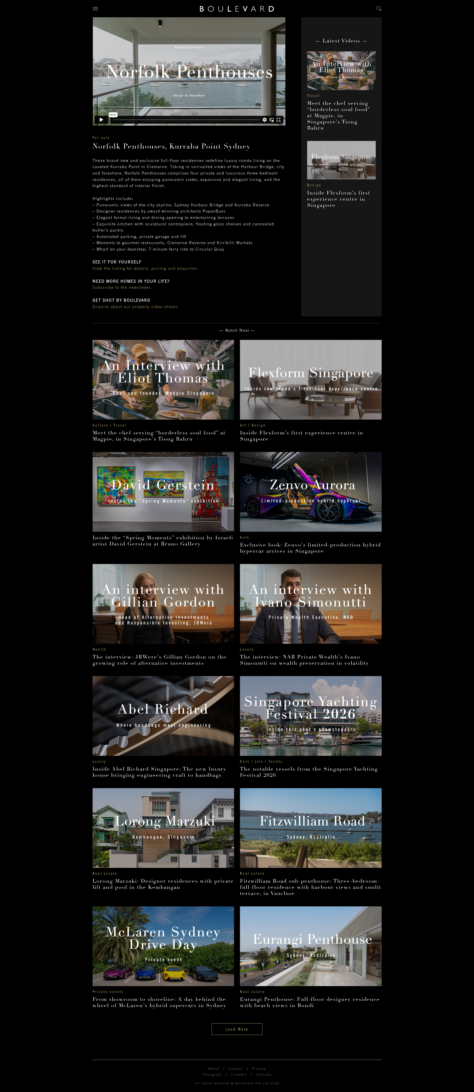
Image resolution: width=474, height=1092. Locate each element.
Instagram (212, 1074)
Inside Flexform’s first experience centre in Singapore (338, 199)
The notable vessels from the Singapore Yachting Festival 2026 (309, 772)
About (213, 1069)
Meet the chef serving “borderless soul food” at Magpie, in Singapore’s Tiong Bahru (338, 115)
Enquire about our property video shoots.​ (136, 306)
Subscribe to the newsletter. (122, 287)
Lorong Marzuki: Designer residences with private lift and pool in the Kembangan (163, 884)
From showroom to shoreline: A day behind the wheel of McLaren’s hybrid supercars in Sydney (159, 1002)
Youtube (264, 1074)
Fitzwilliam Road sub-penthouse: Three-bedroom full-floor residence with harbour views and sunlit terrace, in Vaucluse (310, 887)
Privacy (259, 1069)
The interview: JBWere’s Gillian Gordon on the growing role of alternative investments (160, 660)
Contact (235, 1069)
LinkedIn (239, 1074)
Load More (237, 1029)
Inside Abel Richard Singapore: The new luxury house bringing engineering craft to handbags (159, 772)
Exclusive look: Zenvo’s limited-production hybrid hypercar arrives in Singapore (310, 548)
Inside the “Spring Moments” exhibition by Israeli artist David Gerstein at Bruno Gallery (163, 541)
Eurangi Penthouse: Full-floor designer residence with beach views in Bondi (310, 1002)
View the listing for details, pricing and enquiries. (146, 268)
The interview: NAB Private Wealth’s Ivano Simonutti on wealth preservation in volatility (304, 660)
